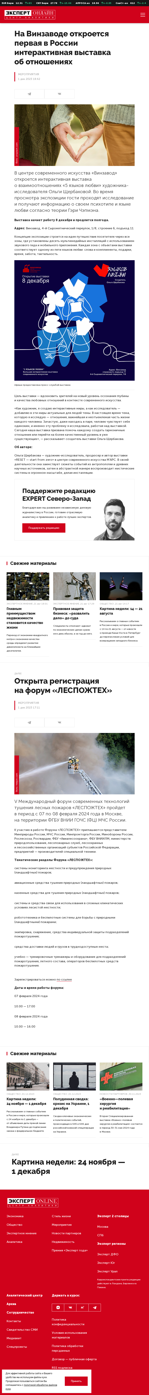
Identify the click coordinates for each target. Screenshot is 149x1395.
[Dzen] (58, 1307)
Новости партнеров (113, 1094)
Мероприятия (62, 1225)
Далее (18, 673)
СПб (100, 1235)
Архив (11, 1304)
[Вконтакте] (70, 1307)
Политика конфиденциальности (68, 1322)
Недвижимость (63, 1242)
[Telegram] (94, 1307)
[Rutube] (82, 1307)
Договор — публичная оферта (74, 1359)
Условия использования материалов (69, 1335)
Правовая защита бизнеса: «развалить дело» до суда (71, 613)
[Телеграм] (29, 94)
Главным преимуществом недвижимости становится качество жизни (25, 618)
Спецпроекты (17, 1347)
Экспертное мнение (20, 603)
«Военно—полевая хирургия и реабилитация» (116, 1103)
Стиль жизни (61, 1216)
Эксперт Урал (107, 1271)
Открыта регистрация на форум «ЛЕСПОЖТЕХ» (63, 685)
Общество (107, 603)
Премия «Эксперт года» (70, 1250)
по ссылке (64, 979)
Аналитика (14, 1242)
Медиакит (14, 1338)
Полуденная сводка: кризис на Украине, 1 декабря (71, 1103)
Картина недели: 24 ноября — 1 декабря (26, 1101)
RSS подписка (62, 1368)
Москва (102, 1226)
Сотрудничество (20, 1312)
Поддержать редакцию (43, 528)
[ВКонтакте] (59, 94)
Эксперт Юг (106, 1263)
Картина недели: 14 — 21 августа (121, 611)
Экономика (15, 1216)
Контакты (14, 1321)
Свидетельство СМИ (22, 1329)
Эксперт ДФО (107, 1254)
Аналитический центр (24, 1295)
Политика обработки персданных (67, 1348)
